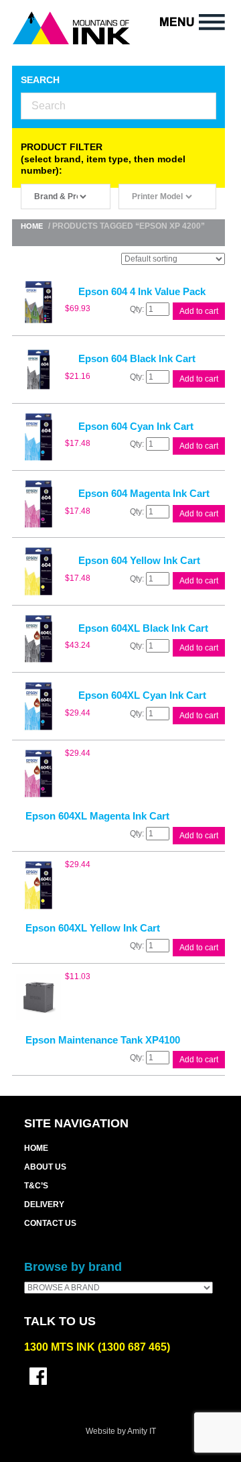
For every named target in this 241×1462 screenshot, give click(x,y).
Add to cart (198, 311)
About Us (45, 1167)
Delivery (44, 1204)
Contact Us (50, 1223)
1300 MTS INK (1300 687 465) (97, 1347)
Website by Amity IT (121, 1431)
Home (32, 226)
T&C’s (36, 1185)
